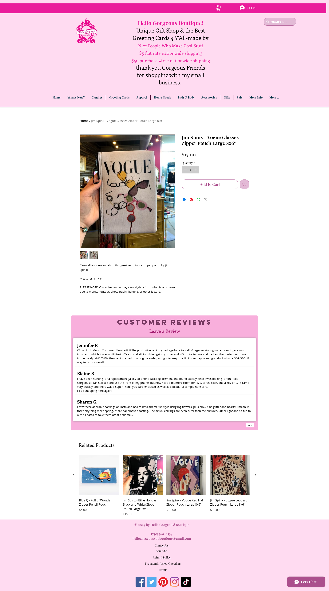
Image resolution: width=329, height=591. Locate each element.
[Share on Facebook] (184, 199)
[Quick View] (99, 475)
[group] (164, 486)
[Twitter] (152, 582)
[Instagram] (174, 582)
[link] (218, 7)
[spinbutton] (190, 169)
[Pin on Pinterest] (191, 199)
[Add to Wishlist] (244, 184)
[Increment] (196, 169)
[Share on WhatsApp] (198, 199)
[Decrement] (184, 169)
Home (84, 121)
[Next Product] (255, 475)
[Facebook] (140, 582)
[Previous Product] (73, 475)
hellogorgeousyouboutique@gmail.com (162, 538)
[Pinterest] (163, 582)
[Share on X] (206, 199)
